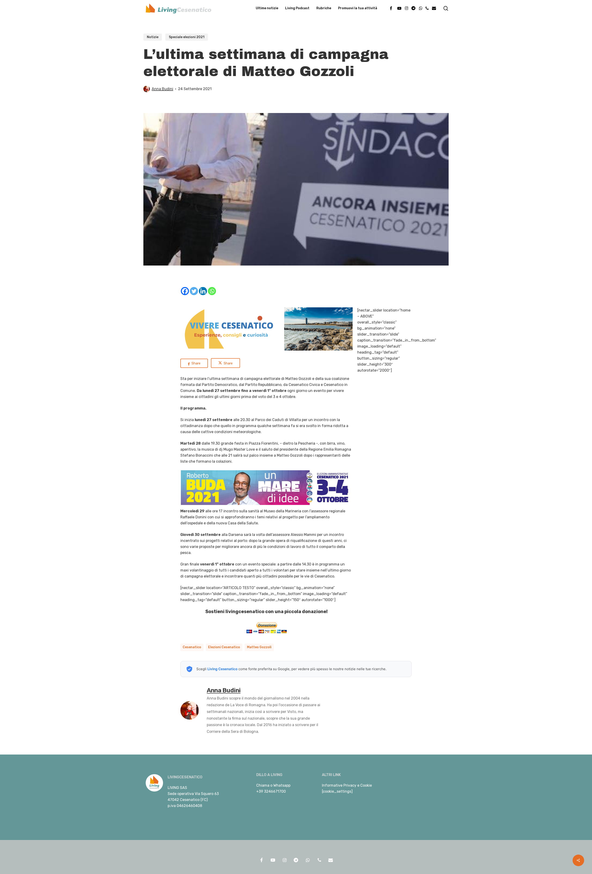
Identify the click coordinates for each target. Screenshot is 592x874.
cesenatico (192, 647)
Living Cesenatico (222, 669)
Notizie (152, 37)
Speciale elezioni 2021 (186, 37)
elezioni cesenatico (224, 647)
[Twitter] (194, 291)
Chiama (262, 785)
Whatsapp (281, 785)
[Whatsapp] (212, 291)
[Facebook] (185, 291)
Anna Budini (162, 89)
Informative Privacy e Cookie (347, 785)
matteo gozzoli (259, 647)
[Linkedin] (203, 291)
